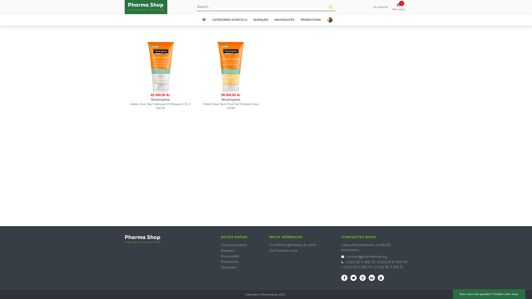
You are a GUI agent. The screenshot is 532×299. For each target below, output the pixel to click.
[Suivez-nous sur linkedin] (372, 278)
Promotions (311, 19)
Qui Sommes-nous (283, 250)
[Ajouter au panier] (160, 67)
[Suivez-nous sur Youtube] (381, 278)
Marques (261, 19)
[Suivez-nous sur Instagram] (363, 278)
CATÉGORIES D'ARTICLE (229, 19)
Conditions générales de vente (292, 245)
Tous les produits (234, 245)
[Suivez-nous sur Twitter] (353, 278)
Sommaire (228, 267)
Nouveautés (284, 19)
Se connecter (380, 7)
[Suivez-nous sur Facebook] (344, 278)
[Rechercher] (330, 7)
